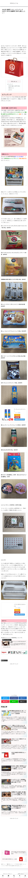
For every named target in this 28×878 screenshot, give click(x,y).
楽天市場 (17, 417)
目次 (12, 81)
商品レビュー (5, 660)
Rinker (19, 607)
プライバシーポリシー (7, 873)
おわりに (10, 89)
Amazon (17, 610)
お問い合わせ (20, 873)
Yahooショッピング (19, 419)
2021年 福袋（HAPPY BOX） (14, 86)
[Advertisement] (14, 30)
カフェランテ (10, 84)
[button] (25, 412)
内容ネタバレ (11, 87)
